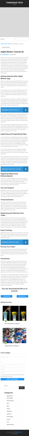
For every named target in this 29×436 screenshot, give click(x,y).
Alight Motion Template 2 (12, 345)
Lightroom (9, 414)
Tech (8, 421)
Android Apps (10, 398)
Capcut (8, 408)
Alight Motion (6, 47)
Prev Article (7, 296)
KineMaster (9, 411)
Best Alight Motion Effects (12, 323)
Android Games (10, 400)
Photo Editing (10, 416)
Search (5, 385)
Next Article (22, 296)
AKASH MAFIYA (5, 54)
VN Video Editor (10, 424)
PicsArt (8, 419)
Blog (8, 406)
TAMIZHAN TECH (14, 2)
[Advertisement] (14, 22)
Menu (3, 39)
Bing (8, 403)
